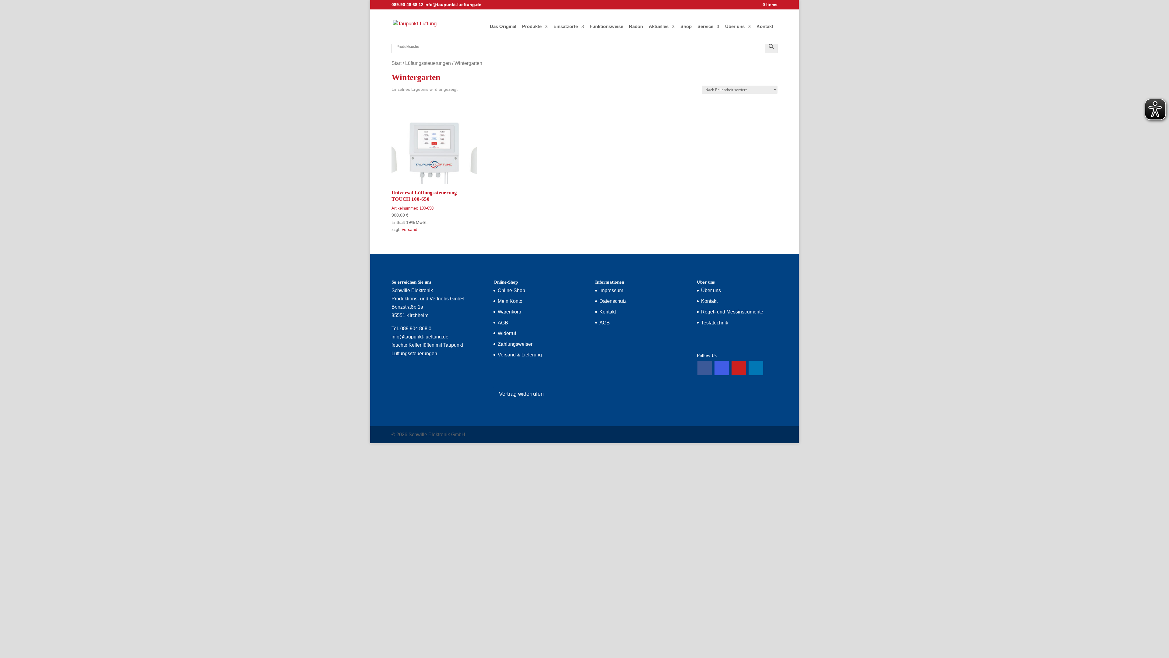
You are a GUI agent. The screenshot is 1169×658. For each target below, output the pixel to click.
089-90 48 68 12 (407, 4)
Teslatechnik (714, 322)
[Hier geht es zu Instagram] (721, 368)
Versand (409, 229)
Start (396, 63)
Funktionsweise (606, 26)
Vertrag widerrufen (521, 394)
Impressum (611, 290)
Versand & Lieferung (520, 354)
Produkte (532, 26)
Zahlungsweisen (516, 344)
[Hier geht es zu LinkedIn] (756, 368)
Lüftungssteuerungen (428, 63)
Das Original (503, 26)
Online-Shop (511, 290)
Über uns (735, 26)
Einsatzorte (565, 26)
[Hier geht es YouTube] (739, 368)
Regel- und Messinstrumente (732, 311)
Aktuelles (659, 26)
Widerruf (507, 333)
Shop (686, 26)
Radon (636, 26)
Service (705, 26)
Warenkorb (509, 311)
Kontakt (765, 26)
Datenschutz (613, 301)
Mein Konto (510, 301)
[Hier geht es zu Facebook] (704, 368)
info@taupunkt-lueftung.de (419, 336)
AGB (503, 322)
